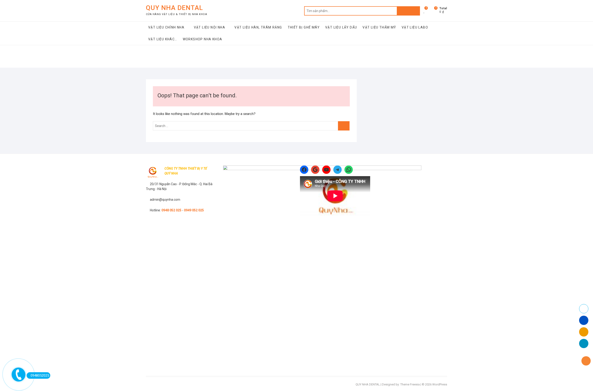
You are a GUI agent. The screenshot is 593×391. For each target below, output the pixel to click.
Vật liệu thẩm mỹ (379, 27)
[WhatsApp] (348, 169)
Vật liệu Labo (415, 27)
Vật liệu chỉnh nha (166, 27)
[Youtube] (326, 169)
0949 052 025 (194, 210)
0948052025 (40, 375)
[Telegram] (337, 169)
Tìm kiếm (408, 11)
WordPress (439, 384)
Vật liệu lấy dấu (341, 27)
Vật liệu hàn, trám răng (258, 27)
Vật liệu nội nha (209, 27)
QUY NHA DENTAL (174, 8)
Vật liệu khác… (162, 39)
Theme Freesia (410, 384)
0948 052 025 (171, 210)
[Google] (315, 169)
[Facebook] (304, 169)
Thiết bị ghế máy (304, 27)
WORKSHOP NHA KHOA (202, 39)
